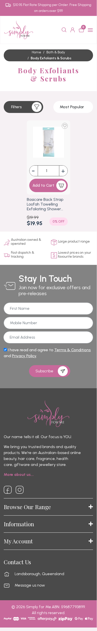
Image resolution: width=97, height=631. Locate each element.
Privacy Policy (24, 355)
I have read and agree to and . (47, 353)
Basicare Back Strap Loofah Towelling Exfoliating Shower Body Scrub (45, 204)
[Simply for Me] (18, 30)
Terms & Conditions (72, 350)
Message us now (30, 585)
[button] (23, 107)
